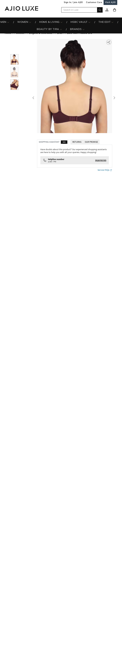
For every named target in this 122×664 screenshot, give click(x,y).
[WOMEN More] (30, 22)
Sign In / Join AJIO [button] (73, 2)
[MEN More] (8, 22)
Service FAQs (103, 169)
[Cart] (114, 10)
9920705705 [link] (100, 160)
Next (113, 97)
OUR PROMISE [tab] (91, 141)
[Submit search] (100, 10)
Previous (32, 97)
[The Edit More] (112, 22)
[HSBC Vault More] (89, 22)
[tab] (54, 142)
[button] (109, 42)
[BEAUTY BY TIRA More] (61, 29)
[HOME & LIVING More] (61, 22)
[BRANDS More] (83, 29)
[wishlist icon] (107, 10)
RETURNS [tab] (76, 141)
